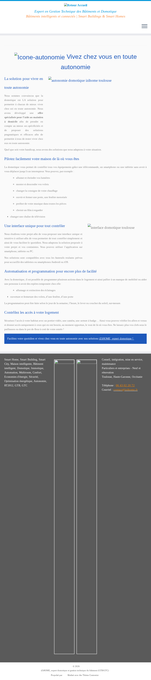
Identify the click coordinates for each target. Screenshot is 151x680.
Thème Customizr (91, 675)
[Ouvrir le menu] (144, 26)
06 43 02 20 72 (125, 385)
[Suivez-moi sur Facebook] (7, 27)
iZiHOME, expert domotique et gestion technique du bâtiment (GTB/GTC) (75, 670)
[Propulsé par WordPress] (64, 674)
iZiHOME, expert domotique (115, 338)
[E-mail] (12, 27)
